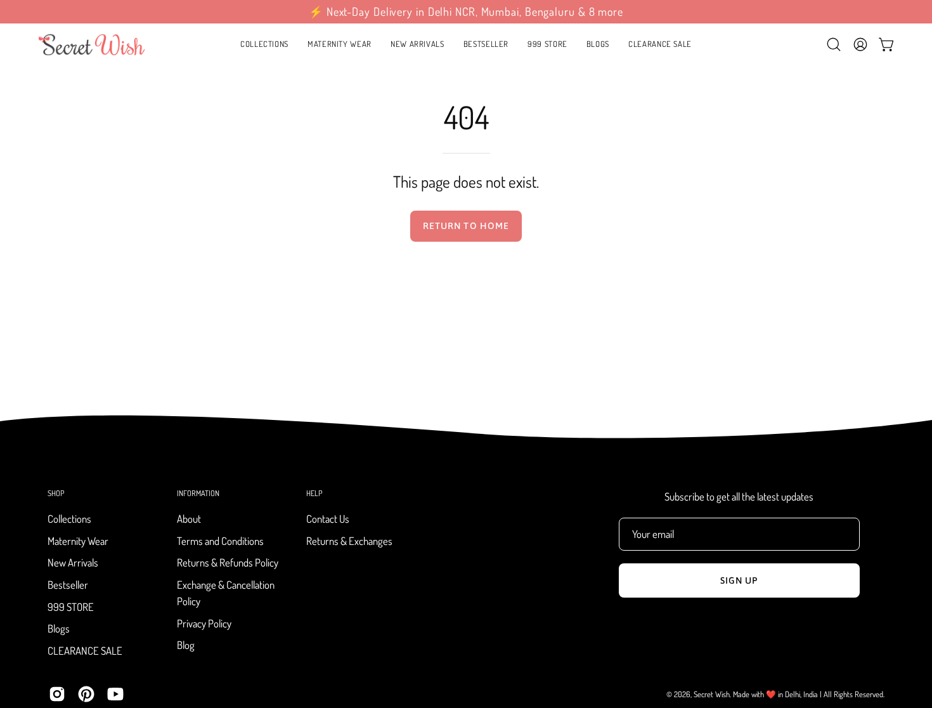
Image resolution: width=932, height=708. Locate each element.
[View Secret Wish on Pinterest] (86, 694)
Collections (69, 518)
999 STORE (71, 606)
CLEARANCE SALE (85, 650)
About (189, 518)
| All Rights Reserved (851, 694)
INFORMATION (198, 493)
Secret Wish (712, 694)
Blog (186, 645)
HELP (314, 493)
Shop (56, 493)
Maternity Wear (78, 540)
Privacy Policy (204, 623)
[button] (339, 44)
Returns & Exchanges (349, 540)
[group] (466, 11)
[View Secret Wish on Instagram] (57, 694)
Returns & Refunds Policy (227, 563)
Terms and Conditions (220, 540)
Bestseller (68, 584)
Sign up (739, 580)
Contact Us (327, 518)
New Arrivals (73, 563)
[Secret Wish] (92, 44)
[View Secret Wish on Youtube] (115, 694)
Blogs (59, 629)
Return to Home (466, 226)
